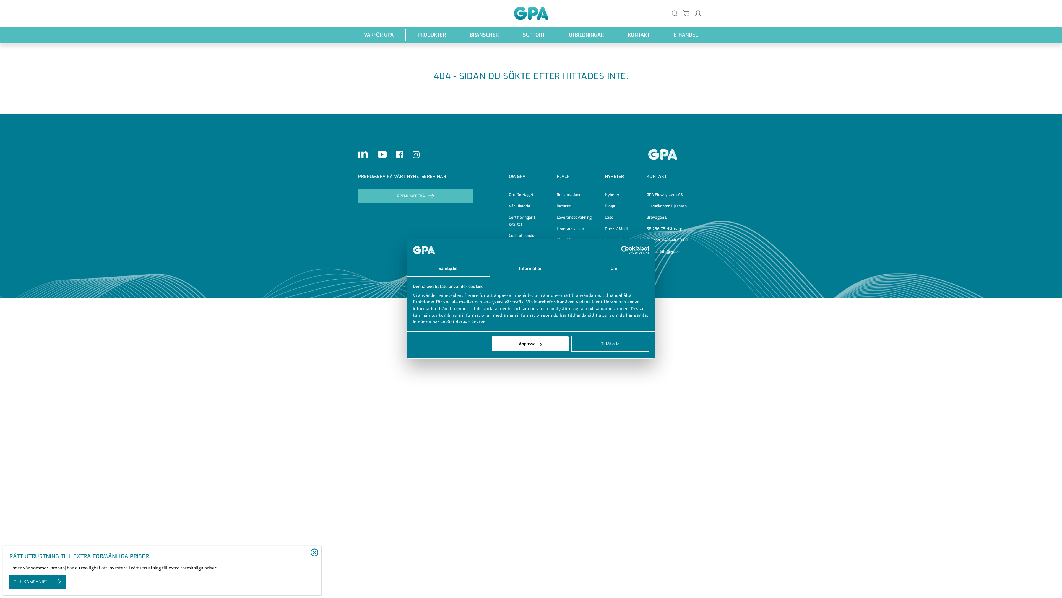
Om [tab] (614, 268)
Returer (564, 206)
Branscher (484, 35)
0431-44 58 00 (675, 240)
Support (534, 35)
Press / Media (617, 228)
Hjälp (563, 176)
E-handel (686, 35)
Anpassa (527, 344)
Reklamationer (570, 194)
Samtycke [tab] (448, 268)
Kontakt (639, 35)
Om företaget (521, 194)
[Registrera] (686, 13)
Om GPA (517, 176)
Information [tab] (531, 268)
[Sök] (674, 13)
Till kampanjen (31, 582)
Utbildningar (586, 35)
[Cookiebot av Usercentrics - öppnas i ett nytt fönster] (625, 250)
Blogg (610, 206)
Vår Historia (519, 206)
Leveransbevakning (574, 217)
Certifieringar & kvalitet (523, 221)
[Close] (314, 553)
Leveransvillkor (570, 228)
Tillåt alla (610, 344)
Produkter (432, 35)
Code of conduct (523, 235)
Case (609, 217)
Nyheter (612, 194)
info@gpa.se (670, 251)
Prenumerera (411, 196)
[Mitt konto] (698, 13)
